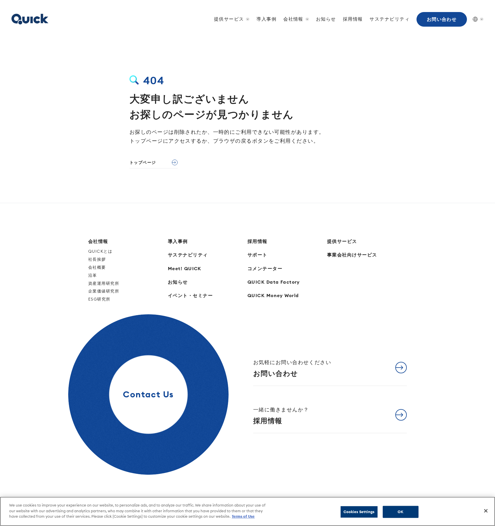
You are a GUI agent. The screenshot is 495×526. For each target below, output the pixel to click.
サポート (257, 255)
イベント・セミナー (190, 295)
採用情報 (353, 19)
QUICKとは (100, 251)
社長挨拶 (97, 259)
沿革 (92, 275)
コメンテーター (264, 268)
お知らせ (326, 19)
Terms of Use (243, 516)
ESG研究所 (99, 299)
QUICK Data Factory (273, 282)
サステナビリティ (390, 19)
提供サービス (342, 241)
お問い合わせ (442, 19)
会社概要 (97, 267)
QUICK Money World (273, 295)
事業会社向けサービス (352, 255)
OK (400, 511)
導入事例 (266, 19)
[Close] (486, 511)
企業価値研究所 (103, 291)
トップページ (142, 162)
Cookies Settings (359, 511)
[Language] (475, 19)
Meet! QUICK (184, 268)
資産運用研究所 (103, 283)
